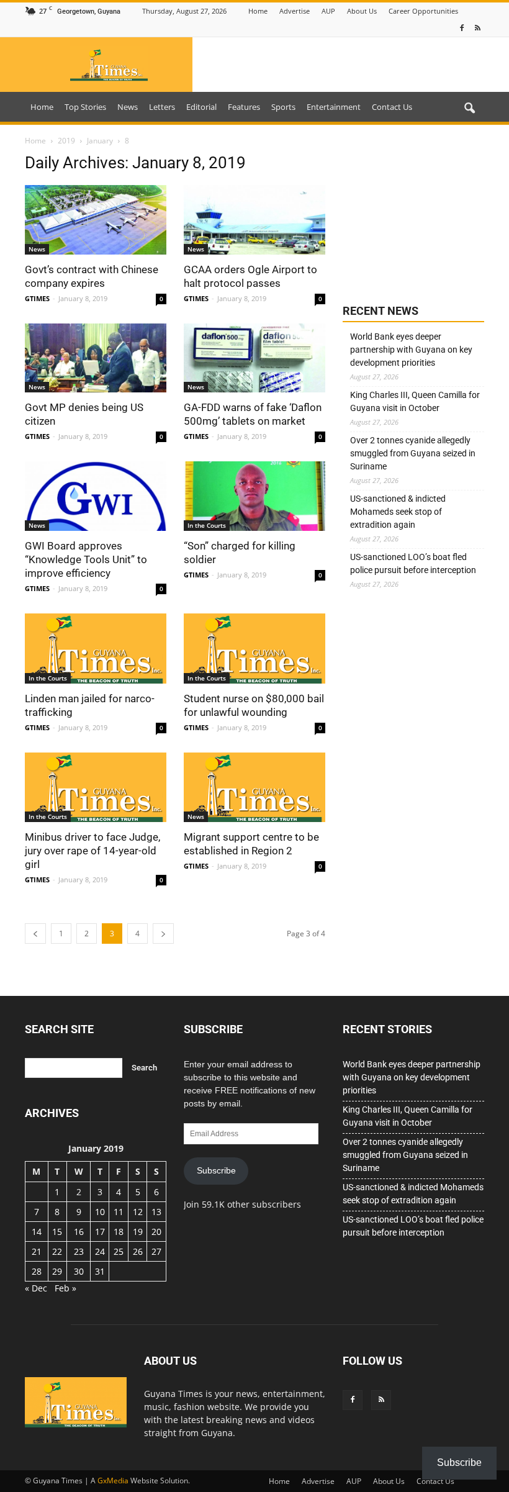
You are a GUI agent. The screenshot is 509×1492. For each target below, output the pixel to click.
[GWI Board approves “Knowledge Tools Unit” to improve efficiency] (95, 496)
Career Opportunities (423, 11)
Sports (283, 106)
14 (37, 1231)
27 (156, 1251)
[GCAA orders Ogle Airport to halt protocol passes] (254, 220)
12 (138, 1212)
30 (79, 1271)
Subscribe (216, 1170)
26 (138, 1251)
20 (156, 1231)
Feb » (65, 1288)
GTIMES (37, 298)
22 (57, 1251)
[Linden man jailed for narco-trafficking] (95, 648)
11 (119, 1212)
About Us (362, 11)
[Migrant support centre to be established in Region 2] (254, 788)
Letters (162, 106)
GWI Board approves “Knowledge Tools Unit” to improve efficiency (86, 559)
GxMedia (112, 1480)
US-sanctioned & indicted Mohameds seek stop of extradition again (398, 512)
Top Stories (85, 106)
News (127, 106)
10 (100, 1212)
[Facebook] (462, 28)
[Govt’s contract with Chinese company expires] (95, 220)
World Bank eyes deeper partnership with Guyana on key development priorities (411, 350)
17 (100, 1231)
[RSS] (477, 28)
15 (57, 1231)
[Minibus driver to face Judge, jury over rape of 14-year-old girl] (95, 788)
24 (100, 1251)
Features (244, 106)
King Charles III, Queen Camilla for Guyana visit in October (415, 401)
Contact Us (392, 106)
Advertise (294, 11)
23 (79, 1251)
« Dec (36, 1288)
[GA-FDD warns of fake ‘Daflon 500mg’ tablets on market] (254, 358)
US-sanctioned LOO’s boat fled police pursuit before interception (413, 563)
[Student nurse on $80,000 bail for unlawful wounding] (254, 648)
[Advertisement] (413, 215)
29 (57, 1271)
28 (37, 1271)
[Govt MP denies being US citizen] (95, 358)
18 (119, 1231)
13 (156, 1212)
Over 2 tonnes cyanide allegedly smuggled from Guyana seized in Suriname (412, 453)
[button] (469, 109)
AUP (328, 11)
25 (119, 1251)
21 (37, 1251)
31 (100, 1271)
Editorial (201, 106)
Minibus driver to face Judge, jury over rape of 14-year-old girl (92, 850)
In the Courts (206, 525)
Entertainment (334, 106)
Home (258, 11)
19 (138, 1231)
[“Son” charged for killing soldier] (254, 496)
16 (79, 1231)
